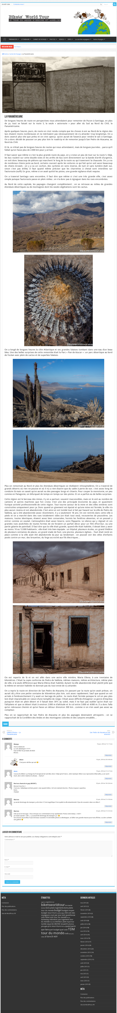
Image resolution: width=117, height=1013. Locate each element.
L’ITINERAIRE (25, 39)
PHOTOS (52, 39)
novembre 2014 (85, 913)
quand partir (70, 926)
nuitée (43, 924)
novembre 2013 (85, 952)
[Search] (114, 4)
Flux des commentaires (9, 910)
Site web (7, 874)
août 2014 (83, 920)
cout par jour (55, 915)
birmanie (68, 905)
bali (53, 902)
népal (49, 924)
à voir (54, 936)
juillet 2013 (83, 966)
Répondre (108, 755)
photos (71, 924)
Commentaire (10, 839)
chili (66, 913)
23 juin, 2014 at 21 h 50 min (104, 799)
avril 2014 (83, 935)
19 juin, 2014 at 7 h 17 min (104, 744)
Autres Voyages (98, 39)
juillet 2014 (83, 924)
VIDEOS (61, 39)
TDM (71, 929)
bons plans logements (55, 908)
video (42, 937)
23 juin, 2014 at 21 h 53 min (104, 811)
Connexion (5, 903)
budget (58, 910)
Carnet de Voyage (15, 54)
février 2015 (84, 910)
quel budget (54, 930)
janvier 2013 (84, 984)
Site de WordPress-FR (9, 913)
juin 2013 (83, 970)
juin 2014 (83, 927)
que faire (45, 929)
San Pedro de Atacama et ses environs (100, 732)
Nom (7, 860)
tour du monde (52, 933)
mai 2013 (83, 974)
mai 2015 (83, 903)
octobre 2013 (84, 956)
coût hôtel (45, 917)
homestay (45, 919)
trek (66, 933)
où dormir (55, 924)
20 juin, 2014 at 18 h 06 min (104, 783)
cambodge (60, 913)
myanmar (70, 922)
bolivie (43, 908)
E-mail (7, 867)
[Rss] (101, 4)
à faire (48, 936)
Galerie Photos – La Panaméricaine (14, 732)
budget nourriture (49, 913)
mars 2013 (83, 981)
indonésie (53, 920)
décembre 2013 (85, 949)
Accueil (5, 39)
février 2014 (84, 942)
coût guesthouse (68, 915)
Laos (59, 920)
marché (52, 922)
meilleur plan (60, 922)
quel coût (64, 930)
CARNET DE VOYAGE (39, 39)
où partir (64, 924)
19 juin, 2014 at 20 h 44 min (104, 759)
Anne (15, 771)
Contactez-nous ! (18, 4)
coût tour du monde (58, 917)
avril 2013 (83, 977)
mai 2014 (83, 931)
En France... (18, 47)
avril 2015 (83, 906)
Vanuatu (71, 934)
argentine (49, 902)
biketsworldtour (53, 905)
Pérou (63, 926)
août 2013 (83, 963)
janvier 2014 (84, 945)
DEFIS (70, 39)
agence (43, 902)
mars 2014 (83, 938)
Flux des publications (8, 906)
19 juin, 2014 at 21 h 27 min (104, 771)
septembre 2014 (85, 917)
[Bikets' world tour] (58, 21)
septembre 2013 (85, 959)
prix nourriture (54, 926)
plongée (44, 926)
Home (6, 54)
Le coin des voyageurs (82, 39)
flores (68, 917)
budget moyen (68, 910)
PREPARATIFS (13, 39)
